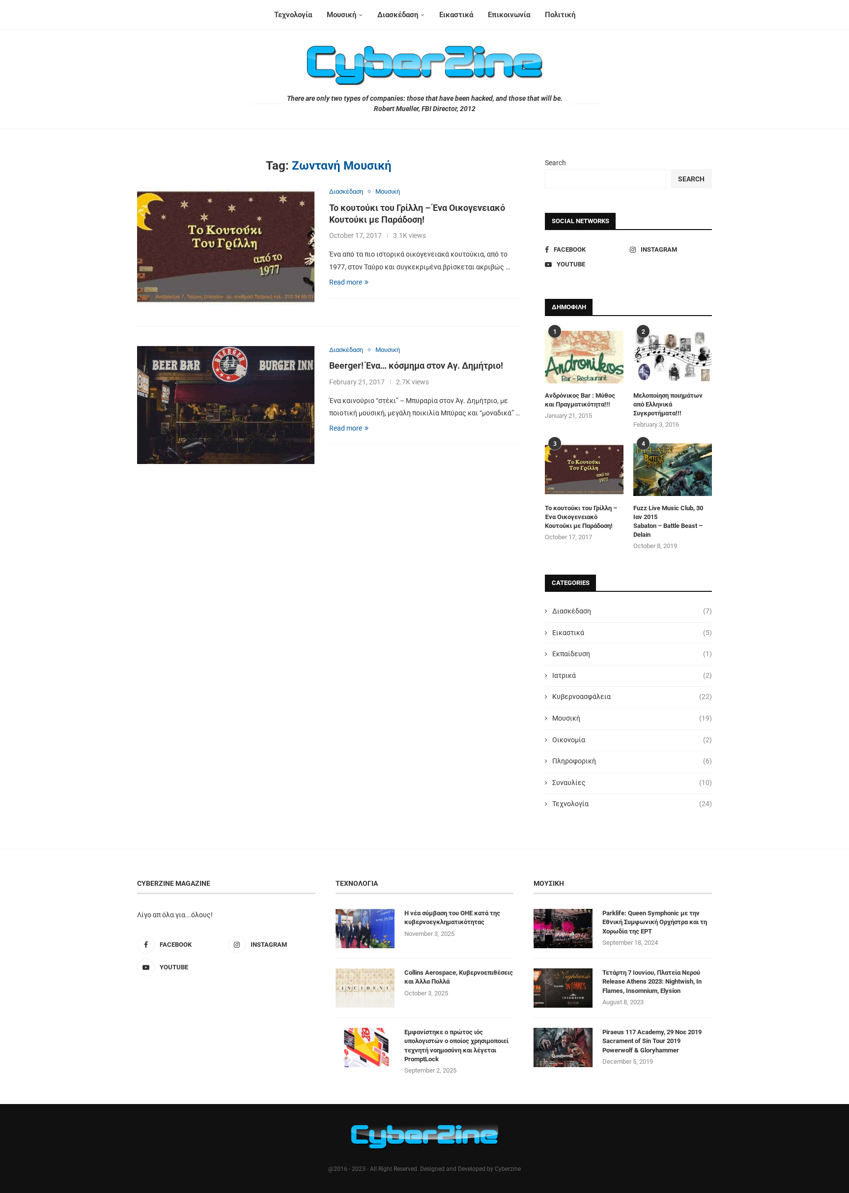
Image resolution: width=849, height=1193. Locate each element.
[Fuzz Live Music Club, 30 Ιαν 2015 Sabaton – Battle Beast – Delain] (672, 469)
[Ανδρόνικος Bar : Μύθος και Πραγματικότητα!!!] (584, 357)
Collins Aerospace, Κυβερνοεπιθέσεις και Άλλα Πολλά (458, 977)
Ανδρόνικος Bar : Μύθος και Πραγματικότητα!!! (580, 400)
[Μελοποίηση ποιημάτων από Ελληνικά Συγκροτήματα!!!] (672, 357)
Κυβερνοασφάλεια (632, 696)
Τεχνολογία (293, 14)
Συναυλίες (632, 782)
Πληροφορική (632, 761)
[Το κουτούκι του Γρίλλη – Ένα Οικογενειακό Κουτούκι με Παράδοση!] (225, 247)
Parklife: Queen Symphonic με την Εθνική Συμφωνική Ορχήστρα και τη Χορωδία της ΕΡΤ (654, 921)
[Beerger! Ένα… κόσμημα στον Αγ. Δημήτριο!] (225, 405)
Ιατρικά (632, 675)
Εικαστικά (456, 14)
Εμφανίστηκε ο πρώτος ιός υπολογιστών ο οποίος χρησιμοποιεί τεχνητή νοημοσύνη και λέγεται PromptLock (456, 1045)
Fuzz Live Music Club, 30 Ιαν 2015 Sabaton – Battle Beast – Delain (668, 521)
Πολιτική (560, 14)
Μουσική (341, 14)
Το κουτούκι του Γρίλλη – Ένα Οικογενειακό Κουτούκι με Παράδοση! (581, 516)
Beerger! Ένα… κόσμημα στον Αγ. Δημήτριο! (416, 365)
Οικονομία (632, 740)
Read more (345, 282)
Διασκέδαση (397, 14)
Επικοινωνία (509, 14)
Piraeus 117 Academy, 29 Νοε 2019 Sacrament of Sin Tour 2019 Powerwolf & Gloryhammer (652, 1040)
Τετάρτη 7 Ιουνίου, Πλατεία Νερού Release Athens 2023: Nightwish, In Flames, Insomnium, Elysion (652, 981)
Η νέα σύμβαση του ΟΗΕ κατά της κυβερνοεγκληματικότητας (452, 917)
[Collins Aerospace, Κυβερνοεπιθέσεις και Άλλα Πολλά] (365, 988)
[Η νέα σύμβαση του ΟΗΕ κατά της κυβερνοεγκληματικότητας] (365, 928)
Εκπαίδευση (632, 654)
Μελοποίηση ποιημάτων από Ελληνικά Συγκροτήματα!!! (668, 404)
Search (555, 163)
